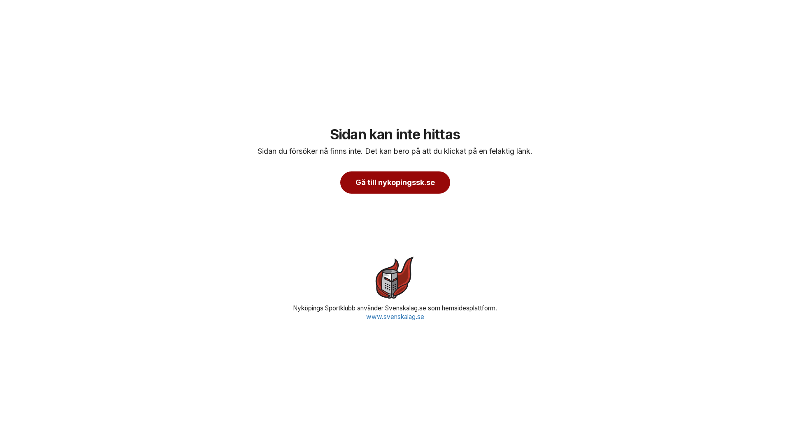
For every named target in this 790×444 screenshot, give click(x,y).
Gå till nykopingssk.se (395, 182)
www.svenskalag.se (395, 317)
